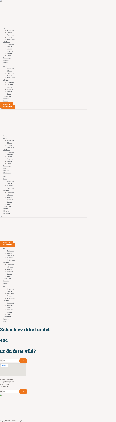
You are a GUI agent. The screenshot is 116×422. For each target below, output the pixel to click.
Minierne (9, 49)
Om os (5, 28)
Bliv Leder (6, 170)
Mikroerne (10, 46)
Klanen (9, 55)
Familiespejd (10, 44)
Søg (1, 360)
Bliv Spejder (7, 173)
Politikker (9, 37)
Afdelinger (6, 42)
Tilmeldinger (7, 58)
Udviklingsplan (11, 39)
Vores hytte (10, 35)
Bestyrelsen (10, 30)
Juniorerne (10, 51)
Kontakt (5, 62)
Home (5, 136)
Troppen (9, 53)
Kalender (9, 32)
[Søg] (23, 360)
